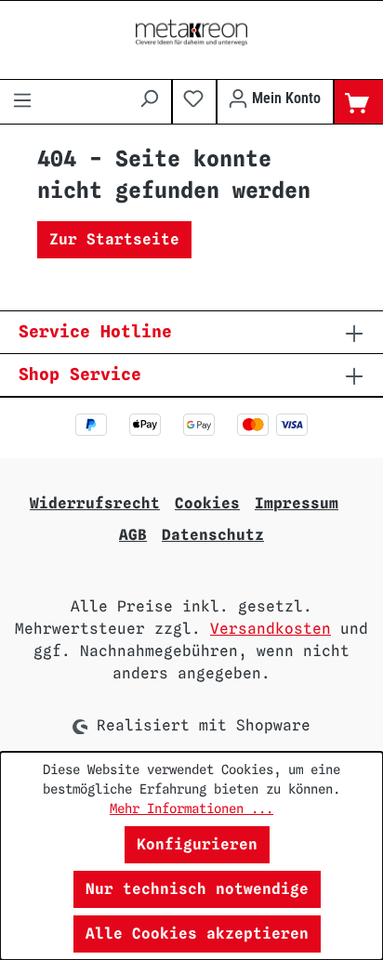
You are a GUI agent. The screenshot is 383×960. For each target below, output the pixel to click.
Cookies (207, 503)
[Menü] (22, 103)
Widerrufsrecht (95, 503)
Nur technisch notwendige (197, 889)
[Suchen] (148, 98)
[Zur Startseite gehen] (191, 33)
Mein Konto (284, 98)
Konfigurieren (197, 844)
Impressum (296, 503)
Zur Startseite (114, 239)
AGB (133, 535)
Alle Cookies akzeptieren (197, 933)
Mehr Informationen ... (191, 808)
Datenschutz (213, 535)
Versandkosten (270, 629)
